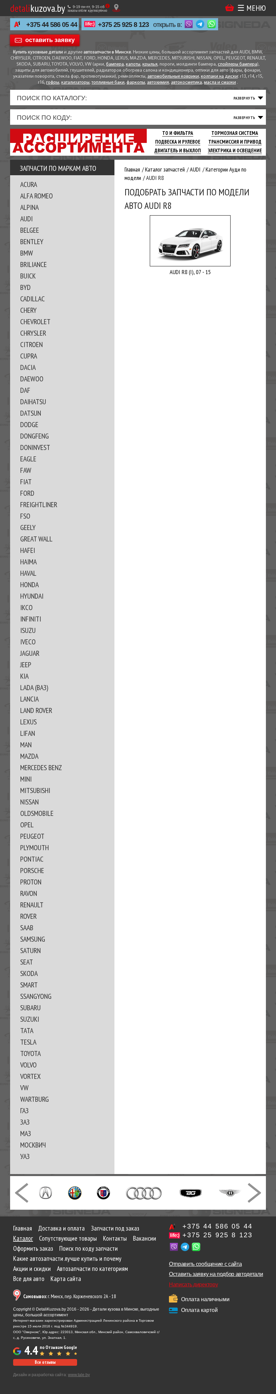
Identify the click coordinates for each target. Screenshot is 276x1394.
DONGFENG (34, 436)
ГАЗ (24, 1110)
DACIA (28, 367)
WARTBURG (34, 1099)
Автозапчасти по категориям (92, 1268)
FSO (25, 516)
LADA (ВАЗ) (34, 687)
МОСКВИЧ (33, 1145)
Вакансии (144, 1238)
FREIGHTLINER (38, 504)
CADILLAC (32, 298)
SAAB (26, 927)
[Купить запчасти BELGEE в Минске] (190, 1192)
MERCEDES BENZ (41, 767)
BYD (25, 287)
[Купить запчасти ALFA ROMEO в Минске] (74, 1192)
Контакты (115, 1238)
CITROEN (31, 344)
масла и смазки (220, 82)
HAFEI (27, 550)
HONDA (29, 584)
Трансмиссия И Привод (235, 142)
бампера (115, 64)
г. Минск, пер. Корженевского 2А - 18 (69, 1296)
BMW (26, 253)
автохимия (158, 82)
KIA (24, 676)
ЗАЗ (25, 1122)
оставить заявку (50, 39)
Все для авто (28, 1278)
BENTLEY (31, 241)
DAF (25, 390)
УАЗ (25, 1156)
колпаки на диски (219, 76)
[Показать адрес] (116, 7)
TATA (26, 1030)
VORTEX (30, 1076)
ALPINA (29, 207)
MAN (26, 744)
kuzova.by (37, 7)
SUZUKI (29, 1019)
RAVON (28, 893)
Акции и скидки (32, 1268)
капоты (133, 64)
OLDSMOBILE (37, 813)
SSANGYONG (35, 996)
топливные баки (108, 82)
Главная (22, 1228)
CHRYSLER (33, 333)
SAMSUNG (32, 939)
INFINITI (30, 619)
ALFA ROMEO (36, 195)
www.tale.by (79, 1374)
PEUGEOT (32, 836)
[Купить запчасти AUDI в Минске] (145, 1192)
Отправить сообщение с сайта (205, 1264)
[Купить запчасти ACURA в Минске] (45, 1192)
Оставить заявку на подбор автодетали (216, 1274)
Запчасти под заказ (115, 1228)
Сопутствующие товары (68, 1238)
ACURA (28, 184)
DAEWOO (31, 378)
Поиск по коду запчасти (88, 1248)
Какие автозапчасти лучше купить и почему (67, 1258)
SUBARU (30, 1007)
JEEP (25, 664)
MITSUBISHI (35, 790)
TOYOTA (30, 1053)
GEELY (28, 527)
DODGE (29, 424)
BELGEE (29, 230)
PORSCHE (32, 870)
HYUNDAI (31, 596)
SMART (29, 984)
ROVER (28, 916)
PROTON (30, 882)
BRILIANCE (33, 264)
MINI (26, 779)
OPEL (27, 824)
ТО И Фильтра (177, 133)
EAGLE (28, 458)
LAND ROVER (36, 710)
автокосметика (186, 82)
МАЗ (25, 1133)
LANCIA (29, 699)
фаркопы (136, 82)
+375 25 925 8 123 (123, 24)
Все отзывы (45, 1362)
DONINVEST (35, 447)
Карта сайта (65, 1278)
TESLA (28, 1042)
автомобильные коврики (173, 76)
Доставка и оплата (61, 1228)
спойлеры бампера (237, 64)
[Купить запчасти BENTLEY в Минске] (230, 1192)
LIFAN (27, 733)
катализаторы (75, 82)
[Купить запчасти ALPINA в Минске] (103, 1192)
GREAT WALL (36, 538)
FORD (27, 493)
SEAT (26, 962)
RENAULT (31, 904)
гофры (52, 82)
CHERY (28, 310)
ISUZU (28, 630)
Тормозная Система (234, 133)
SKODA (29, 973)
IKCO (26, 607)
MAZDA (29, 756)
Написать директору (193, 1284)
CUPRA (28, 356)
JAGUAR (29, 653)
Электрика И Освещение (235, 150)
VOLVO (28, 1064)
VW (24, 1087)
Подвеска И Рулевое (177, 142)
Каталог (23, 1238)
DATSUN (30, 413)
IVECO (28, 641)
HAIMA (28, 561)
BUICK (28, 275)
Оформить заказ (33, 1248)
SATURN (30, 950)
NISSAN (29, 801)
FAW (25, 470)
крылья (150, 64)
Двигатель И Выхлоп (177, 150)
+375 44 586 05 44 (51, 24)
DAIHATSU (33, 401)
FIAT (26, 481)
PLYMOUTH (34, 847)
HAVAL (28, 573)
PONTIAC (31, 859)
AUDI (26, 218)
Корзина (229, 8)
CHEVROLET (35, 321)
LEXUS (28, 721)
